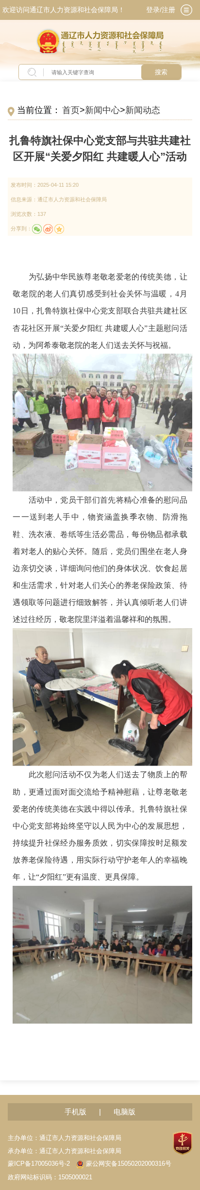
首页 (71, 110)
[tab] (186, 10)
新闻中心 (102, 110)
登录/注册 (160, 10)
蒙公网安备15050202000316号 (128, 1163)
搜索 (161, 72)
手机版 (75, 1112)
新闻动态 (142, 110)
